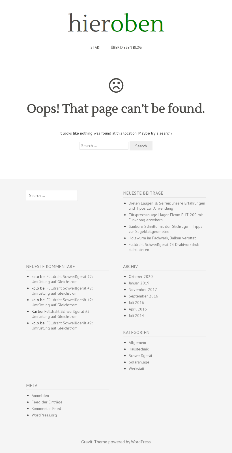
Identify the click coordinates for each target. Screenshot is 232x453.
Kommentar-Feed (46, 408)
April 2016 (138, 309)
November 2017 (143, 289)
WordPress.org (44, 415)
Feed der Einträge (47, 402)
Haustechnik (139, 349)
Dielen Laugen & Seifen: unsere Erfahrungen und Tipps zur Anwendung (167, 206)
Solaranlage (139, 362)
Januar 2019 (139, 283)
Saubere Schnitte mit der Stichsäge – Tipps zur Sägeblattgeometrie (165, 229)
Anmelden (40, 395)
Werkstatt (136, 368)
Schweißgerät (140, 355)
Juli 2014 (136, 315)
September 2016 (143, 296)
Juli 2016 (136, 302)
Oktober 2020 (141, 276)
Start (96, 47)
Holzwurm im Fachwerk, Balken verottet (162, 238)
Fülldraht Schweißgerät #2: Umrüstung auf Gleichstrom (62, 279)
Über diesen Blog (126, 47)
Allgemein (137, 342)
